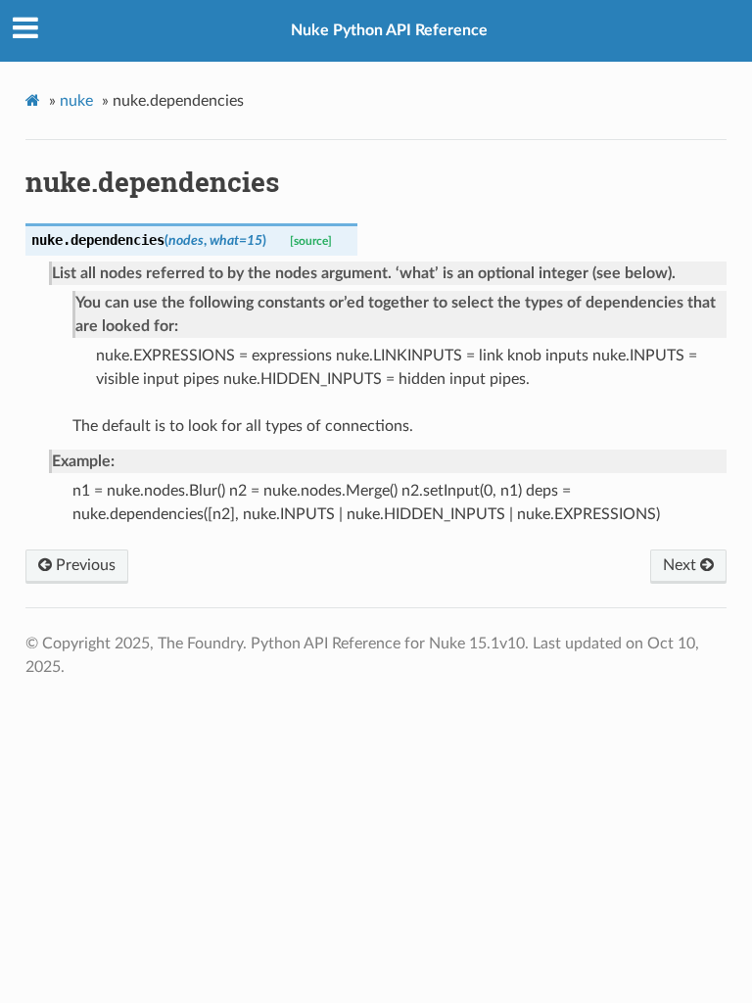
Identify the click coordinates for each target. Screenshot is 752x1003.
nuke (76, 101)
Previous (84, 565)
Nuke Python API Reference (389, 30)
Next (681, 565)
